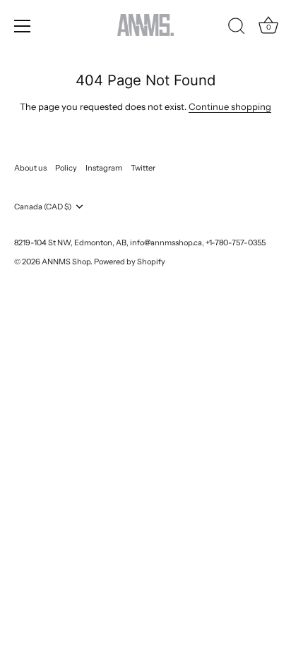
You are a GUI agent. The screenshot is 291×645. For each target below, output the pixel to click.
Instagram (103, 168)
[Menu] (22, 26)
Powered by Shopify (129, 261)
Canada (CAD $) (42, 206)
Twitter (143, 168)
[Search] (236, 28)
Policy (66, 168)
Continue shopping (230, 106)
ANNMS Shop (66, 261)
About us (30, 168)
